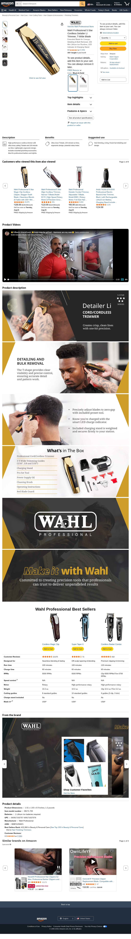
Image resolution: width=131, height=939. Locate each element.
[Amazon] (7, 4)
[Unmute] (126, 279)
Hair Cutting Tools (35, 15)
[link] (24, 194)
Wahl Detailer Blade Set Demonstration (27, 235)
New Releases (66, 10)
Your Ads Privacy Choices (93, 926)
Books (114, 10)
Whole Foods (90, 10)
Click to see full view (37, 78)
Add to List (105, 80)
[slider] (61, 279)
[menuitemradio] (122, 279)
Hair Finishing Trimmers (21, 830)
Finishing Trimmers (71, 15)
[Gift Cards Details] (128, 10)
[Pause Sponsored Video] (58, 867)
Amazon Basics (39, 10)
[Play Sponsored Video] (93, 861)
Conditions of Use (33, 926)
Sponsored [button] (5, 844)
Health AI (12, 10)
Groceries (78, 10)
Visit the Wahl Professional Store (80, 26)
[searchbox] (50, 3)
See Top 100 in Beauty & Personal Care (67, 827)
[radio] (4, 24)
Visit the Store (69, 793)
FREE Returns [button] (73, 70)
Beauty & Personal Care (10, 15)
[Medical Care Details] (30, 10)
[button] (4, 10)
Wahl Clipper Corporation (114, 58)
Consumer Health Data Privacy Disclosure (68, 926)
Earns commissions (82, 232)
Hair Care (24, 15)
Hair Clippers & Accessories (53, 15)
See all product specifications (80, 118)
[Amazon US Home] (42, 919)
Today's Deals (103, 10)
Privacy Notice (47, 926)
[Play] (4, 279)
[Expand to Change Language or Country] (72, 919)
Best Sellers (53, 10)
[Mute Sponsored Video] (58, 872)
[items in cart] (127, 4)
